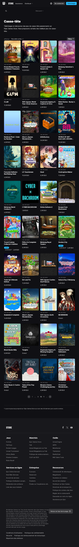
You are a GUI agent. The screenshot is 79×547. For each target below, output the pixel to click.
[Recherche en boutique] (6, 11)
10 (41, 397)
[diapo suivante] (50, 396)
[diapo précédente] (28, 396)
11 (44, 397)
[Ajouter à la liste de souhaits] (18, 42)
